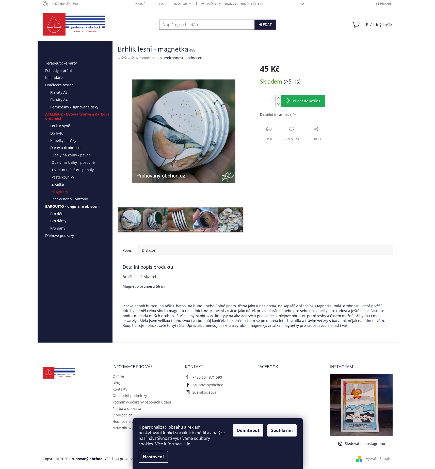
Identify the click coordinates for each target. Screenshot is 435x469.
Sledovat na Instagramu (365, 443)
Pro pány (57, 228)
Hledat (265, 24)
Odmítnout (248, 430)
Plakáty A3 (59, 92)
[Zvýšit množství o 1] (278, 98)
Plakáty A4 (59, 99)
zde (186, 444)
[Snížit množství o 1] (278, 104)
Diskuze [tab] (148, 250)
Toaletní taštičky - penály (73, 169)
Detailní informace (276, 114)
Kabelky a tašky (63, 140)
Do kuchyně (60, 125)
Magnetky (60, 191)
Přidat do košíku (306, 101)
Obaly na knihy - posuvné (73, 162)
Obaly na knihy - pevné (71, 155)
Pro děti (56, 213)
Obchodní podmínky (129, 395)
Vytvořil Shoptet (379, 458)
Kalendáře (54, 77)
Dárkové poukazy (59, 235)
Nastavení (153, 457)
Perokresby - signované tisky (74, 107)
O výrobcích (122, 415)
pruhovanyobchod (207, 384)
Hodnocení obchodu (129, 421)
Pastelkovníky (63, 177)
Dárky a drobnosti (65, 147)
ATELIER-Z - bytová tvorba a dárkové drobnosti (77, 116)
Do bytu (56, 133)
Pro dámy (58, 220)
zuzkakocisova (204, 392)
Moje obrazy (122, 427)
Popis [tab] (127, 250)
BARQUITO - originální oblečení (72, 206)
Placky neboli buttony (70, 199)
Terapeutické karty (61, 63)
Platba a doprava (126, 408)
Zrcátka (58, 184)
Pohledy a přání (58, 70)
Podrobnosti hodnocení (183, 57)
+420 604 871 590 (207, 377)
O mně (140, 4)
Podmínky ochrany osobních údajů (232, 4)
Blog (159, 4)
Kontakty (182, 4)
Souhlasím (282, 430)
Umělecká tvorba (59, 85)
